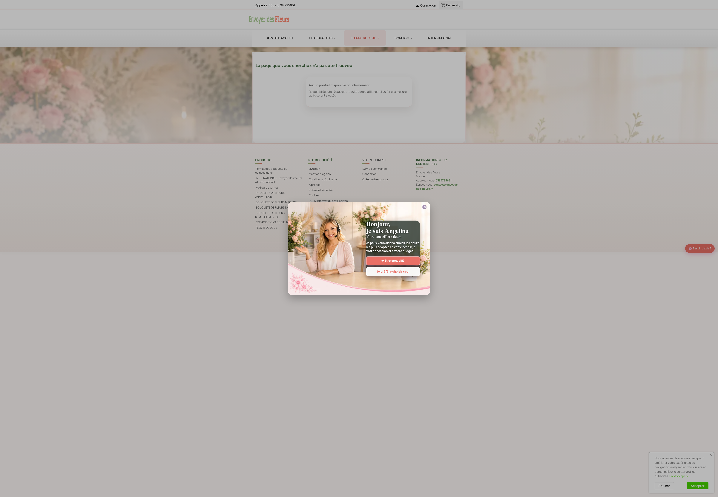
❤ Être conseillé (393, 261)
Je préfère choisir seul (393, 272)
